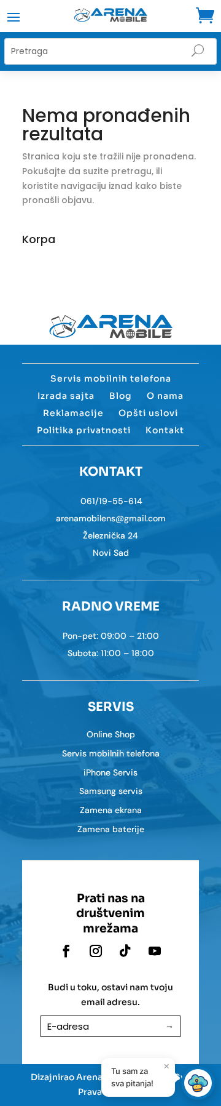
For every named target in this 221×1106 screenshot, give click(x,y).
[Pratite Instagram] (95, 951)
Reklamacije (73, 413)
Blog (120, 395)
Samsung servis (110, 790)
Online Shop (111, 734)
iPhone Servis (110, 772)
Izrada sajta (66, 395)
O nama (165, 395)
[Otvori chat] (198, 1083)
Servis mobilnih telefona (110, 378)
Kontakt (164, 430)
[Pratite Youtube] (154, 951)
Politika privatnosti (84, 430)
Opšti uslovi (148, 413)
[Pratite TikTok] (125, 951)
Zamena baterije (110, 829)
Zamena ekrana (111, 809)
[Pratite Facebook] (66, 951)
